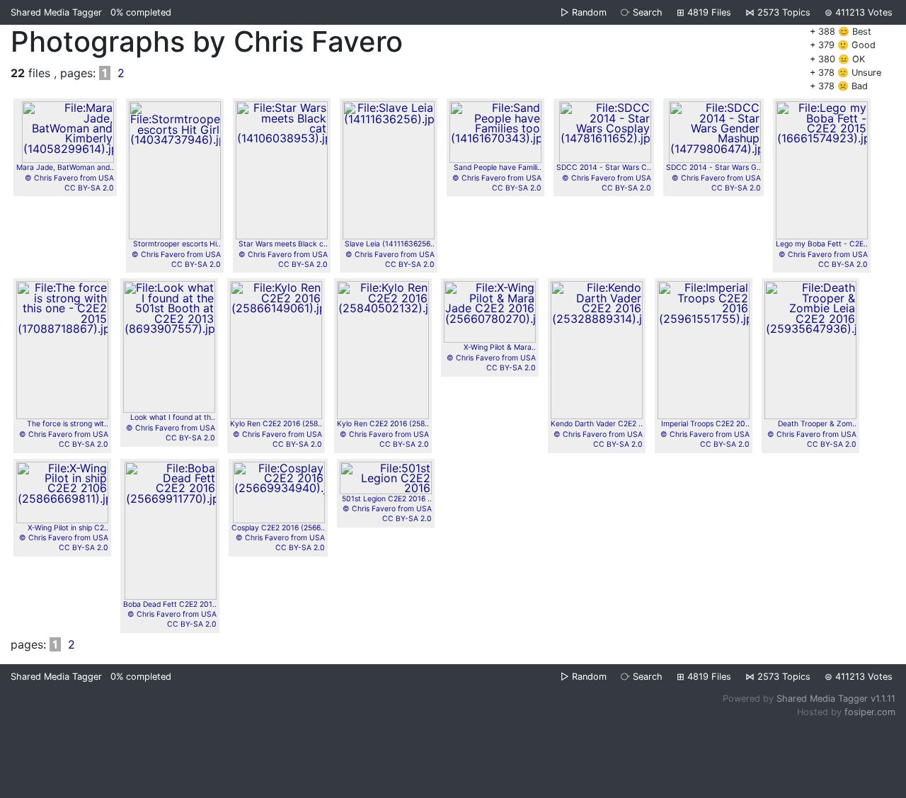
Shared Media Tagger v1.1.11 (835, 698)
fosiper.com (869, 712)
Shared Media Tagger (56, 12)
